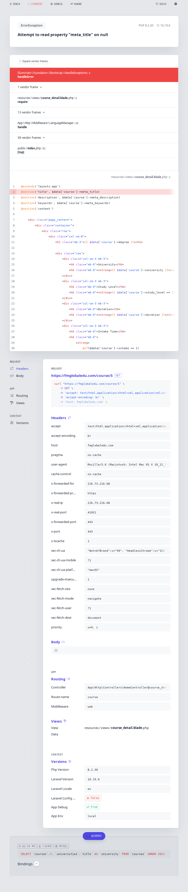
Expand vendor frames (35, 61)
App (12, 388)
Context (16, 416)
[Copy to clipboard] (165, 384)
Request (15, 361)
